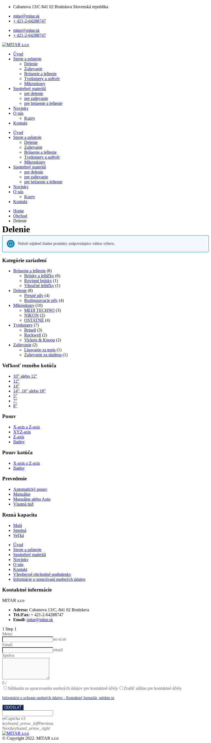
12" (16, 381)
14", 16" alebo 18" (29, 391)
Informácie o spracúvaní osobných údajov (49, 579)
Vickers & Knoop (39, 340)
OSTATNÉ (34, 320)
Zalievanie (33, 68)
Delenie (31, 63)
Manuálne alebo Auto (32, 499)
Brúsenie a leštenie (40, 73)
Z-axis (18, 436)
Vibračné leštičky (39, 285)
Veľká (18, 535)
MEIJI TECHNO (39, 310)
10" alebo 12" (25, 376)
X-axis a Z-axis (26, 427)
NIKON (31, 315)
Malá (17, 525)
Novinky (21, 108)
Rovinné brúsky (38, 280)
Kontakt (20, 123)
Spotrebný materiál (29, 88)
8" (15, 405)
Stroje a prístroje (27, 59)
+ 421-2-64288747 (29, 21)
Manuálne (21, 494)
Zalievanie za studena (43, 354)
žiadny (19, 441)
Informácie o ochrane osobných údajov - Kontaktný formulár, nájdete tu (58, 698)
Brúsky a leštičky (39, 275)
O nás (18, 113)
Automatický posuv (30, 489)
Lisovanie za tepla (39, 349)
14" (16, 386)
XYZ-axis (22, 432)
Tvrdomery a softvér (42, 78)
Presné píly (33, 295)
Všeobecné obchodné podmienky (42, 574)
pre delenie (33, 93)
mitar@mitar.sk (26, 16)
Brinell (30, 330)
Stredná (19, 530)
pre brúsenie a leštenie (43, 103)
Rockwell (32, 335)
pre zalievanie (36, 98)
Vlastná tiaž (23, 504)
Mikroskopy (34, 83)
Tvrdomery (23, 325)
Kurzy (29, 118)
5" (15, 396)
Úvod (18, 54)
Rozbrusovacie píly (41, 300)
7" (15, 401)
